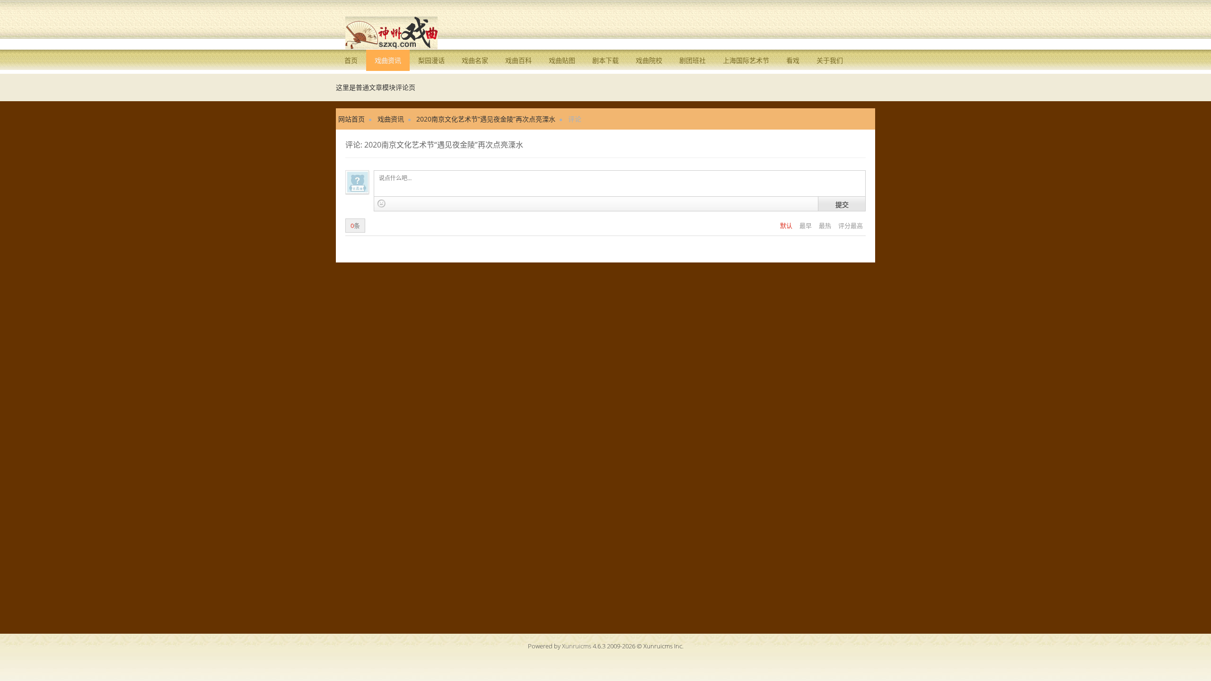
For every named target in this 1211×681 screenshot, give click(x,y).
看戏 (792, 60)
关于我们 (829, 60)
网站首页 (351, 118)
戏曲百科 (518, 60)
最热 (826, 225)
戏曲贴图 (562, 60)
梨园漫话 (431, 60)
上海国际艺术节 (746, 60)
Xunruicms (576, 646)
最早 (806, 225)
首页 (351, 60)
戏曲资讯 (388, 60)
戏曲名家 (475, 60)
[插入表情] (381, 203)
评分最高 (850, 225)
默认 (787, 225)
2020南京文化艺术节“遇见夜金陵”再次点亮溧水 (485, 118)
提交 (842, 204)
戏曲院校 (649, 60)
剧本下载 (605, 60)
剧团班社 (692, 60)
